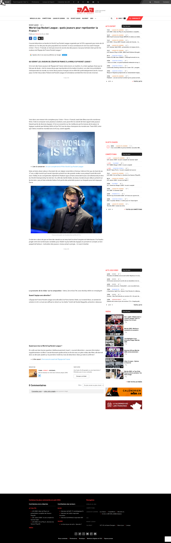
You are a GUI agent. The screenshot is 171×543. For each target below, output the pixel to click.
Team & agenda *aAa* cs (20, 2)
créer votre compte (49, 391)
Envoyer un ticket (81, 376)
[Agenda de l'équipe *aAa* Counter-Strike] (124, 392)
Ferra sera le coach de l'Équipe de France (56, 359)
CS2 (68, 18)
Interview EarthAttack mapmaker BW (72, 517)
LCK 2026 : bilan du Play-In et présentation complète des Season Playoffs (41, 513)
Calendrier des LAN (64, 2)
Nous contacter (63, 538)
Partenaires (35, 2)
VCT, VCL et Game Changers (107, 525)
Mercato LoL (121, 511)
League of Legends (59, 18)
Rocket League (75, 18)
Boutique (82, 538)
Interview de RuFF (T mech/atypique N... (72, 511)
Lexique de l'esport (48, 2)
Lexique (128, 525)
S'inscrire (156, 2)
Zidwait (37, 34)
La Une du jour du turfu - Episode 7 (71, 524)
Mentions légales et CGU (94, 538)
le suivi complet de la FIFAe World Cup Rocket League (64, 166)
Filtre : (80, 385)
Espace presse (108, 538)
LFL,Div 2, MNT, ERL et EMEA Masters (112, 514)
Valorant (85, 18)
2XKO (91, 18)
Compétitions (46, 18)
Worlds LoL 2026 (35, 18)
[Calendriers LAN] (124, 404)
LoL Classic (103, 511)
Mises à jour (120, 525)
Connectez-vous (37, 391)
